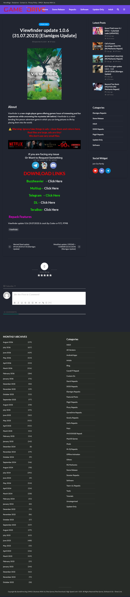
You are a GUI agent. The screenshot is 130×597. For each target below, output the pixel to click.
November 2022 (9, 577)
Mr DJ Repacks (72, 449)
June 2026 (7, 352)
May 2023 (7, 546)
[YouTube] (95, 170)
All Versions (71, 350)
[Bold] (15, 302)
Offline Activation (73, 454)
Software (84, 9)
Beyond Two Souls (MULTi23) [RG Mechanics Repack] (112, 86)
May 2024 (7, 483)
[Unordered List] (32, 302)
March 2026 (7, 368)
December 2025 (9, 384)
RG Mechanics (72, 465)
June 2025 (7, 415)
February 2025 (8, 436)
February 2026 (8, 373)
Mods (69, 444)
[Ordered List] (29, 302)
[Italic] (18, 302)
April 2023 (7, 551)
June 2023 (7, 540)
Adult (110, 9)
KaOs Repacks (72, 423)
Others (69, 459)
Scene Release (58, 9)
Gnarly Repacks (72, 418)
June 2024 (7, 478)
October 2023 (8, 520)
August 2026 (8, 342)
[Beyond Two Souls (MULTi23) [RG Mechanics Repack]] (98, 86)
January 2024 (8, 504)
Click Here (55, 181)
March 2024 (7, 493)
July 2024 (7, 473)
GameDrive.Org (22, 592)
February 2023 (8, 561)
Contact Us (23, 3)
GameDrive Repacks (74, 412)
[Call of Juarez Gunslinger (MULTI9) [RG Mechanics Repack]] (98, 46)
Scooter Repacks (73, 475)
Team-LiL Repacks (73, 486)
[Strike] (25, 302)
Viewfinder (13, 229)
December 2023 (9, 509)
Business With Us (49, 3)
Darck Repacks (72, 381)
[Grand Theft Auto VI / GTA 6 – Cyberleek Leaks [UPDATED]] (98, 30)
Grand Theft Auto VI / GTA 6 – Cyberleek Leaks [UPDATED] (113, 30)
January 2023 (8, 566)
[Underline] (22, 302)
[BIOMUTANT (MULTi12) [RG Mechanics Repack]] (98, 58)
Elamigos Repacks (73, 392)
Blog (68, 365)
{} (46, 303)
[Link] (43, 302)
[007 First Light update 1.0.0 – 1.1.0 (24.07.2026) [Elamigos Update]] (98, 69)
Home (45, 9)
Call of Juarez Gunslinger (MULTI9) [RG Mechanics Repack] (114, 46)
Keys (68, 428)
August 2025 (8, 405)
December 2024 (9, 446)
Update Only (98, 9)
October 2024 (8, 457)
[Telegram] (108, 170)
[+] (50, 303)
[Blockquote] (36, 302)
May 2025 (7, 420)
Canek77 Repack (73, 371)
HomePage (7, 3)
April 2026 (7, 363)
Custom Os (71, 376)
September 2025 (9, 399)
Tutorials (70, 496)
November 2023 (9, 514)
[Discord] (101, 170)
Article (69, 360)
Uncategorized (72, 501)
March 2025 (7, 431)
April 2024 (7, 488)
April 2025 (7, 426)
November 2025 (9, 389)
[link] (44, 144)
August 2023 (8, 530)
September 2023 (9, 525)
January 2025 (8, 441)
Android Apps (72, 355)
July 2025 (7, 410)
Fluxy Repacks (72, 407)
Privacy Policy (32, 3)
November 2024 (9, 452)
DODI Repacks (72, 386)
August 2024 (8, 467)
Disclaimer (15, 3)
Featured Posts (72, 397)
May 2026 (7, 358)
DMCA (40, 3)
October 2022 (8, 582)
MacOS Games (72, 439)
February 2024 (9, 499)
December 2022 (9, 572)
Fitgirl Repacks (72, 402)
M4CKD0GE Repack (74, 433)
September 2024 (9, 462)
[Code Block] (39, 302)
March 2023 (7, 556)
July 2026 (7, 347)
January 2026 (8, 379)
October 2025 (8, 394)
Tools (69, 491)
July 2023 (7, 535)
